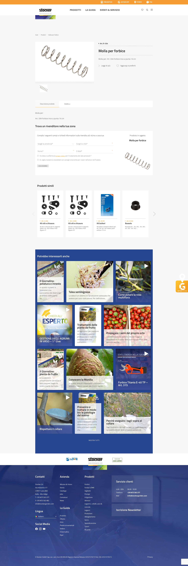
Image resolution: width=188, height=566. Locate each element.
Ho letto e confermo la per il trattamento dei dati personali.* (65, 156)
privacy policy (60, 156)
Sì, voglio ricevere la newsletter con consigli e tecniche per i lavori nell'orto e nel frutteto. (70, 160)
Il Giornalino (64, 532)
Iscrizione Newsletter (128, 510)
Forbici (87, 484)
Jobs (61, 494)
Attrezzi (87, 500)
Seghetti (88, 491)
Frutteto (63, 516)
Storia (62, 488)
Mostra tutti (94, 440)
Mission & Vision (66, 484)
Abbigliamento (90, 517)
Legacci (87, 510)
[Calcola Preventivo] (106, 2)
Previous (33, 214)
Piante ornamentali (67, 525)
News (62, 500)
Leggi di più (105, 65)
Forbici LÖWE (89, 488)
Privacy (150, 557)
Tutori (87, 526)
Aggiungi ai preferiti (128, 65)
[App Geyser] (123, 2)
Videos (62, 529)
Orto (61, 522)
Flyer (61, 535)
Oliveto (62, 519)
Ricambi (87, 530)
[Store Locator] (138, 2)
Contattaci (64, 497)
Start (36, 35)
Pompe (87, 494)
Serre (87, 520)
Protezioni (88, 513)
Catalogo (63, 491)
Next (154, 214)
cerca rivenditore (42, 166)
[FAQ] (149, 2)
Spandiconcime (90, 523)
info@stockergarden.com (44, 504)
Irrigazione (89, 497)
